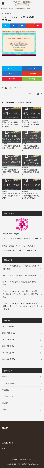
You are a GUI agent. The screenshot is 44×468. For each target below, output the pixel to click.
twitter (4, 448)
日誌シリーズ (7, 396)
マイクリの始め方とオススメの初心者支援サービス (20, 283)
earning (5, 377)
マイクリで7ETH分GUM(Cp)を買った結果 (19, 275)
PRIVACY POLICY (25, 460)
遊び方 (5, 409)
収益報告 (6, 390)
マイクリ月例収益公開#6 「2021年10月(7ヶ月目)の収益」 (21, 267)
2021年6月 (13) (8, 359)
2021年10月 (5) (8, 333)
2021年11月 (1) (8, 326)
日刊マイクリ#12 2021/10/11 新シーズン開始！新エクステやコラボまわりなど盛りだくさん (20, 294)
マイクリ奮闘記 (21, 464)
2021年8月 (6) (8, 346)
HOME (15, 460)
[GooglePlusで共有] (30, 25)
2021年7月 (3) (8, 353)
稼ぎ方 (5, 403)
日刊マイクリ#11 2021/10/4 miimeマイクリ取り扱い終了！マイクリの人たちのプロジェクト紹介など (20, 306)
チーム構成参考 (8, 383)
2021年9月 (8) (8, 339)
